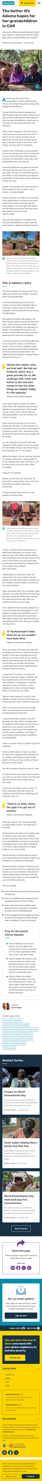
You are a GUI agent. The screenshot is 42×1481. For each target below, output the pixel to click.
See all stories (21, 1229)
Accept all (30, 1476)
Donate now (15, 1358)
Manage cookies (11, 1476)
